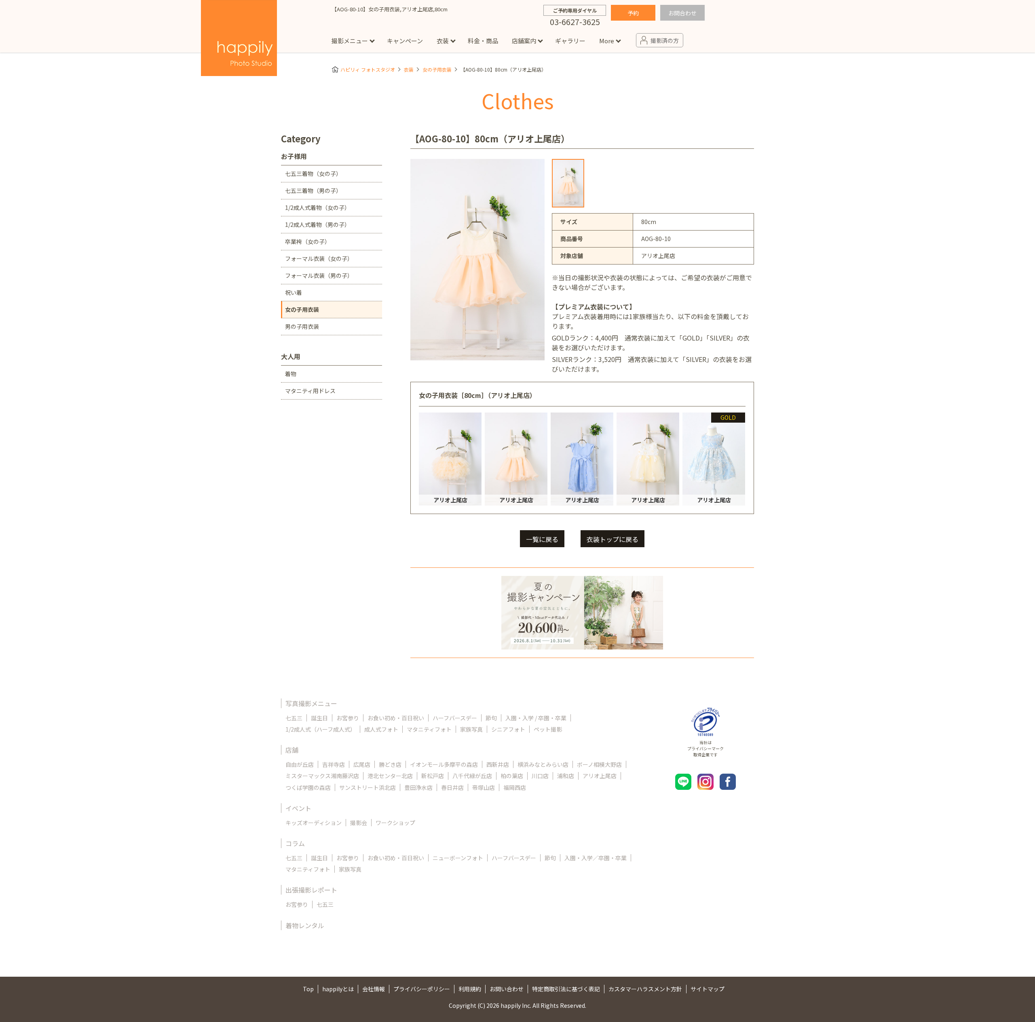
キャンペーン (405, 40)
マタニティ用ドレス (310, 391)
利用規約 (469, 989)
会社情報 (373, 989)
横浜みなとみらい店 (543, 764)
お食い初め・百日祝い (396, 718)
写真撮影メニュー (311, 703)
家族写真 (471, 729)
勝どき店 (390, 764)
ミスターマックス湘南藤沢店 (322, 776)
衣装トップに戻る (612, 539)
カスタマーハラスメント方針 (645, 989)
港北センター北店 (390, 776)
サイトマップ (707, 989)
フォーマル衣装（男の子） (319, 275)
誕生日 (319, 718)
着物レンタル (304, 925)
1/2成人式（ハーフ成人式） (320, 729)
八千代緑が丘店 (472, 776)
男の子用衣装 (302, 326)
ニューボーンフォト (458, 858)
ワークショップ (395, 823)
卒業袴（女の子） (307, 241)
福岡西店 (514, 787)
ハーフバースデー (455, 718)
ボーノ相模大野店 (599, 764)
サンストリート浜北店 (367, 787)
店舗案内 (524, 40)
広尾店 (361, 764)
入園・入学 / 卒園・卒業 (535, 718)
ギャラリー (570, 40)
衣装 (443, 40)
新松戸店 (432, 776)
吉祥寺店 (333, 764)
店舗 (291, 750)
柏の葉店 (512, 776)
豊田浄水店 (418, 787)
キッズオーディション (313, 823)
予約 (633, 13)
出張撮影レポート (311, 890)
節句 (491, 718)
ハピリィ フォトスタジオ (367, 69)
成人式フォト (381, 729)
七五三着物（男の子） (313, 190)
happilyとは (338, 989)
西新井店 (497, 764)
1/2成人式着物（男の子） (317, 224)
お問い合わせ (507, 989)
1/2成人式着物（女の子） (317, 207)
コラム (295, 843)
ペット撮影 (548, 729)
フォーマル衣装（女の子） (319, 258)
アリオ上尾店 (600, 776)
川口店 (540, 776)
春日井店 (452, 787)
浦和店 (565, 776)
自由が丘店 (299, 764)
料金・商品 (483, 40)
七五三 (293, 718)
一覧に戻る (542, 539)
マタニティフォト (429, 729)
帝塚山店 (483, 787)
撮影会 (358, 823)
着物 (290, 374)
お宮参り (347, 718)
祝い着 (293, 292)
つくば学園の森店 (308, 787)
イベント (298, 808)
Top (308, 989)
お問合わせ (682, 13)
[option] (568, 183)
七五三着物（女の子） (313, 173)
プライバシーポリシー (421, 989)
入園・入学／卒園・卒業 (595, 858)
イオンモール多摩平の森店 (444, 764)
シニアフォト (508, 729)
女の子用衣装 (437, 69)
